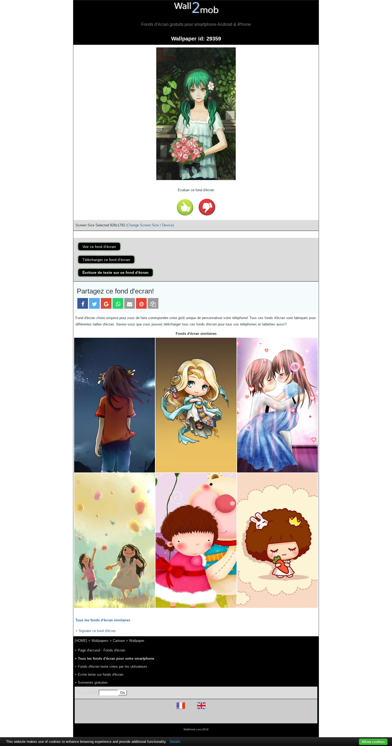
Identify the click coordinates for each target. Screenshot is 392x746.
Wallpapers (100, 641)
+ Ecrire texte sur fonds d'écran (99, 674)
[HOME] (81, 641)
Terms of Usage (164, 717)
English (210, 708)
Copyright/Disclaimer (189, 717)
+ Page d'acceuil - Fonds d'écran (100, 650)
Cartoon (119, 641)
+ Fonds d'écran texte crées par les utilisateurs (111, 666)
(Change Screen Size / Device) (150, 225)
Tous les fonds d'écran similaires (102, 620)
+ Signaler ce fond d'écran (95, 631)
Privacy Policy (212, 717)
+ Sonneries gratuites (91, 682)
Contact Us (230, 717)
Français (190, 708)
